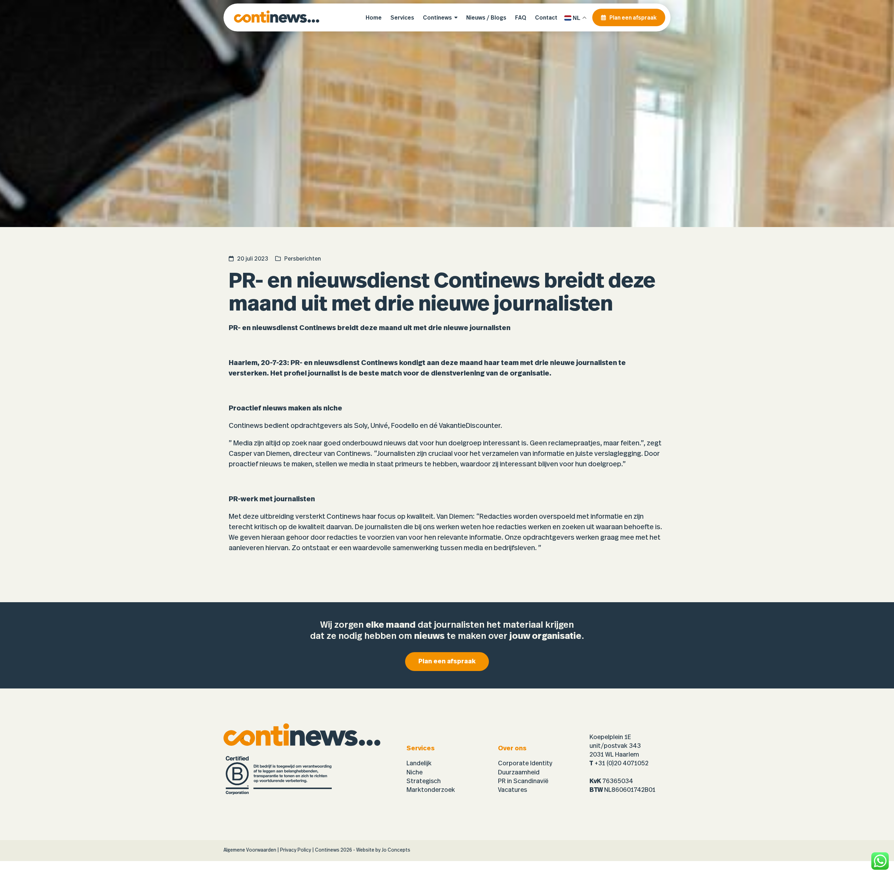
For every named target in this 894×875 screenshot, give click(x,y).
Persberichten (302, 259)
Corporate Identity (525, 763)
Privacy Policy (295, 850)
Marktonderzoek (430, 790)
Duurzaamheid (519, 773)
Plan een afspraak (447, 661)
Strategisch (423, 781)
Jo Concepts (396, 850)
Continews (327, 850)
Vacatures (512, 790)
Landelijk (419, 763)
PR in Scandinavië (523, 781)
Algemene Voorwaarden (250, 850)
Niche (414, 773)
